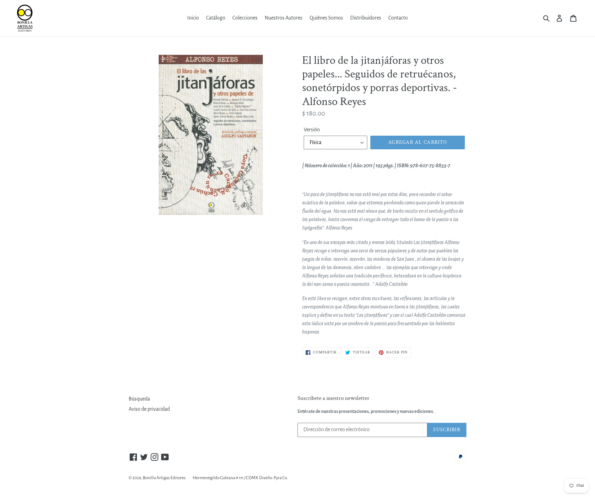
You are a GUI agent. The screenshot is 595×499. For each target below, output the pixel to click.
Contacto (398, 18)
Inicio (193, 18)
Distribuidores (365, 18)
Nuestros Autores (283, 18)
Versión (312, 130)
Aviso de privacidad (149, 409)
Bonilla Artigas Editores (164, 477)
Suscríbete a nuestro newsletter (333, 398)
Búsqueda (139, 399)
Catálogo (215, 18)
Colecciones (245, 18)
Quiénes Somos (326, 18)
